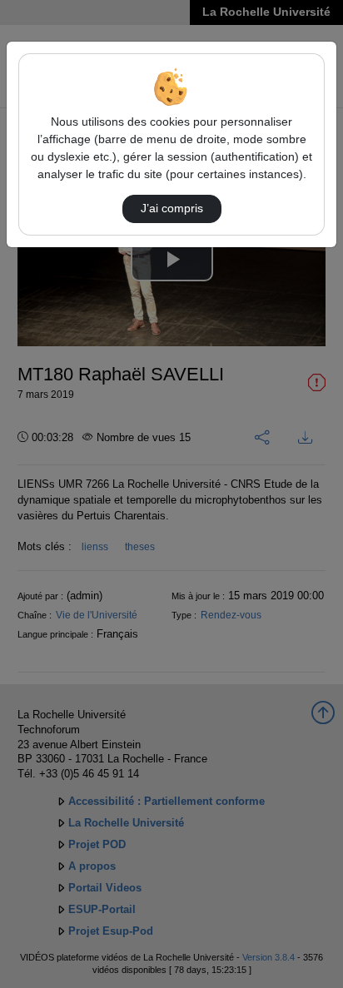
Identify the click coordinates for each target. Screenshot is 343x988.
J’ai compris (172, 208)
